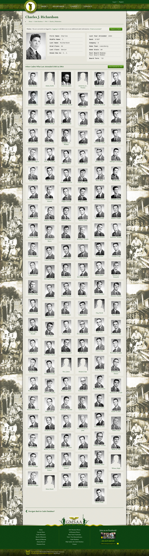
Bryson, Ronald (49, 124)
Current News (41, 532)
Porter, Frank (66, 334)
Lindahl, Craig (116, 256)
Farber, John (33, 180)
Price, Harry (49, 336)
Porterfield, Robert (83, 334)
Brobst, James (33, 124)
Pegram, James (49, 317)
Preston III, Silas (116, 334)
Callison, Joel (83, 126)
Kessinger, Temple (82, 239)
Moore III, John (99, 294)
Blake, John (116, 105)
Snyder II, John (116, 411)
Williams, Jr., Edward (66, 467)
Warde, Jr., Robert (49, 449)
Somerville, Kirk (99, 427)
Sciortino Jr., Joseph (116, 393)
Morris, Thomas (66, 296)
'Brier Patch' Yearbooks (74, 535)
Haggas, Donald (66, 201)
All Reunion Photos (74, 532)
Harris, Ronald (99, 218)
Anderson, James (66, 86)
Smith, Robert (49, 411)
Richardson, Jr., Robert (116, 373)
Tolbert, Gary (116, 430)
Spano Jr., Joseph (33, 428)
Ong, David (99, 313)
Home (30, 21)
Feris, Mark (99, 180)
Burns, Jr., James (99, 124)
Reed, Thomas (99, 370)
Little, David (83, 258)
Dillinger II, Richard (116, 161)
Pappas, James (83, 315)
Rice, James (66, 372)
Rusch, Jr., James (66, 391)
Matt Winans (57, 553)
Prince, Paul (99, 351)
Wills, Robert (83, 468)
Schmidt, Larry (82, 391)
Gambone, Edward (66, 182)
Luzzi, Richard (33, 275)
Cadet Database (38, 21)
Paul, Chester (116, 315)
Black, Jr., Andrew (99, 105)
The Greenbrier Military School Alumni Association (52, 552)
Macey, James (99, 275)
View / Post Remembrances (74, 537)
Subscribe (117, 543)
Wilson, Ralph (116, 468)
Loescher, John (66, 258)
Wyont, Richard (83, 487)
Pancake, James (66, 315)
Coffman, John (49, 143)
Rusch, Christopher (99, 389)
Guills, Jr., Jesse (82, 201)
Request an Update (116, 29)
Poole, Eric (99, 332)
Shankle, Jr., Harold (33, 410)
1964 (46, 21)
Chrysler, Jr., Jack (33, 143)
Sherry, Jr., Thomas (66, 410)
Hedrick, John (83, 220)
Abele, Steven (33, 86)
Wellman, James (99, 464)
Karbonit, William (116, 237)
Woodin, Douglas (33, 485)
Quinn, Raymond (66, 353)
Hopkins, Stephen (49, 220)
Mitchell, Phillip (33, 294)
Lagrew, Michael (33, 256)
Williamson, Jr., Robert (49, 469)
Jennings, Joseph (33, 237)
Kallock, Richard (99, 237)
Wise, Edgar (99, 483)
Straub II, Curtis (50, 430)
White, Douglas (33, 466)
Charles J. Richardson (55, 21)
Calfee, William (116, 124)
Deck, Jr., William (49, 161)
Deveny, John (99, 161)
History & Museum (41, 539)
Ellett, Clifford (66, 163)
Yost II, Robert (116, 487)
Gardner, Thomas (33, 199)
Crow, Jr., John (116, 143)
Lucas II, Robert (49, 260)
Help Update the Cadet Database (74, 542)
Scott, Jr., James (99, 408)
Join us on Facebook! (108, 530)
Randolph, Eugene (49, 355)
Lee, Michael (99, 256)
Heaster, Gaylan (116, 218)
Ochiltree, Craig (33, 313)
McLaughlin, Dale (49, 279)
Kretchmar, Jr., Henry (49, 240)
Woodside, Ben (66, 487)
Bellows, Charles (50, 105)
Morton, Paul (83, 296)
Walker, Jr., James (66, 447)
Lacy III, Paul (66, 239)
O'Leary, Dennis (50, 298)
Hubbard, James (66, 220)
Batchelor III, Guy (116, 86)
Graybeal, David (116, 199)
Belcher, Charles (33, 105)
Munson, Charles (116, 296)
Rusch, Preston (33, 391)
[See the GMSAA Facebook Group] (108, 535)
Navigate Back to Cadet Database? (41, 511)
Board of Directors (41, 537)
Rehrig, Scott (33, 372)
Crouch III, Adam (99, 143)
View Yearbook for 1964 (115, 67)
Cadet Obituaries (41, 535)
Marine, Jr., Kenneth (116, 276)
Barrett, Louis (99, 86)
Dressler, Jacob (82, 163)
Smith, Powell (83, 410)
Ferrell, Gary (116, 180)
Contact (74, 544)
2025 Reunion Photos (74, 530)
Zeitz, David (49, 489)
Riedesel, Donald (49, 374)
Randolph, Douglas (116, 353)
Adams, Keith (50, 86)
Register (121, 2)
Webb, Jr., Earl (115, 449)
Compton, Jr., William (66, 143)
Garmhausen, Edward (50, 200)
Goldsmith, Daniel (99, 199)
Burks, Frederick (66, 124)
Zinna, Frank (99, 502)
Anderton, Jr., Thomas (82, 87)
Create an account (95, 29)
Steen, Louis (66, 428)
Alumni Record (41, 542)
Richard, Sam (83, 372)
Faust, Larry (49, 180)
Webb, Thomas (82, 449)
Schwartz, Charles (49, 393)
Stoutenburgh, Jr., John (82, 429)
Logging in (55, 29)
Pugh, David (33, 353)
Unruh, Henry (33, 447)
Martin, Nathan (66, 277)
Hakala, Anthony (33, 218)
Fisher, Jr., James (83, 182)
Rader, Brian (83, 353)
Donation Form (41, 544)
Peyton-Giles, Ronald (33, 333)
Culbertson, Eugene (33, 161)
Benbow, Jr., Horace (66, 105)
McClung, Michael (82, 277)
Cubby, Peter (83, 144)
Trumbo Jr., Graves (99, 445)
